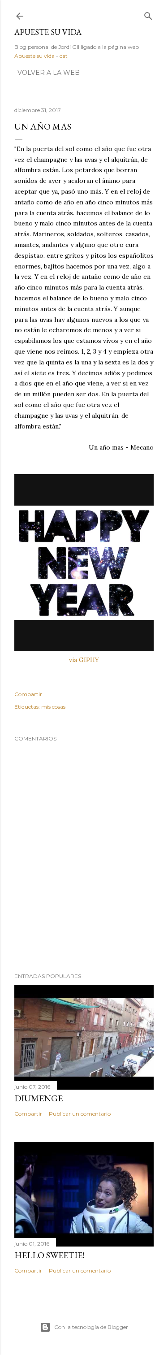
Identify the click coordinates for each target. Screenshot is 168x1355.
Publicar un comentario (80, 1113)
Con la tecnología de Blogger (91, 1327)
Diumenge (38, 1098)
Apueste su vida (48, 32)
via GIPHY (84, 660)
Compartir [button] (28, 694)
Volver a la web (48, 73)
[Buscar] (148, 14)
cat (64, 55)
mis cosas (53, 706)
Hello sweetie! (49, 1255)
